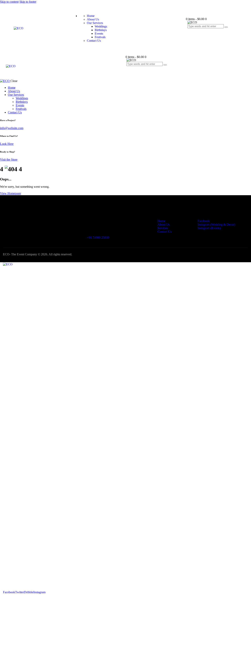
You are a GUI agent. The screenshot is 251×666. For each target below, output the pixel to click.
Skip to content (9, 1)
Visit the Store (8, 159)
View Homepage (10, 193)
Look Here (7, 143)
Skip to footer (27, 1)
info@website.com (11, 128)
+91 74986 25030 (98, 237)
